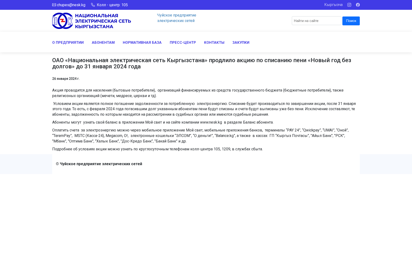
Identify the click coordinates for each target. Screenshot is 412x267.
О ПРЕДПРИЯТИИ (68, 42)
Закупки (240, 42)
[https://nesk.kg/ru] (91, 20)
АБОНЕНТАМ (103, 42)
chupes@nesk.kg (71, 5)
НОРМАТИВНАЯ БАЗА (142, 42)
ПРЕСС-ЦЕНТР (183, 42)
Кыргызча (333, 4)
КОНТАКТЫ (214, 42)
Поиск (351, 21)
